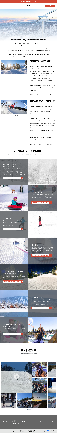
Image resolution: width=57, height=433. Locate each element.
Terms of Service (22, 431)
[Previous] (2, 65)
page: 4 (17, 115)
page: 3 (16, 75)
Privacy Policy (14, 431)
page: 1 (12, 75)
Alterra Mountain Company (5, 431)
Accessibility (42, 431)
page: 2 (14, 75)
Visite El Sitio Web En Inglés (28, 1)
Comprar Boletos (50, 6)
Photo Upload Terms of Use (31, 431)
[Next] (24, 65)
